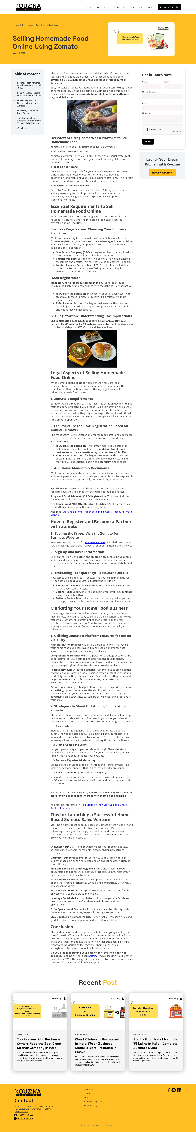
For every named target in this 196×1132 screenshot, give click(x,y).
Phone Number (149, 92)
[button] (103, 7)
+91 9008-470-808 (25, 1115)
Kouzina (92, 955)
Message (146, 113)
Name (144, 82)
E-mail (167, 82)
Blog (86, 1097)
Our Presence (119, 7)
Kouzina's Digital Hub (94, 1101)
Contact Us (89, 1093)
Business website (95, 542)
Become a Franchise (169, 7)
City (144, 103)
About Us (88, 1089)
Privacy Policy (90, 1105)
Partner (162, 172)
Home (89, 7)
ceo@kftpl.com (21, 1111)
